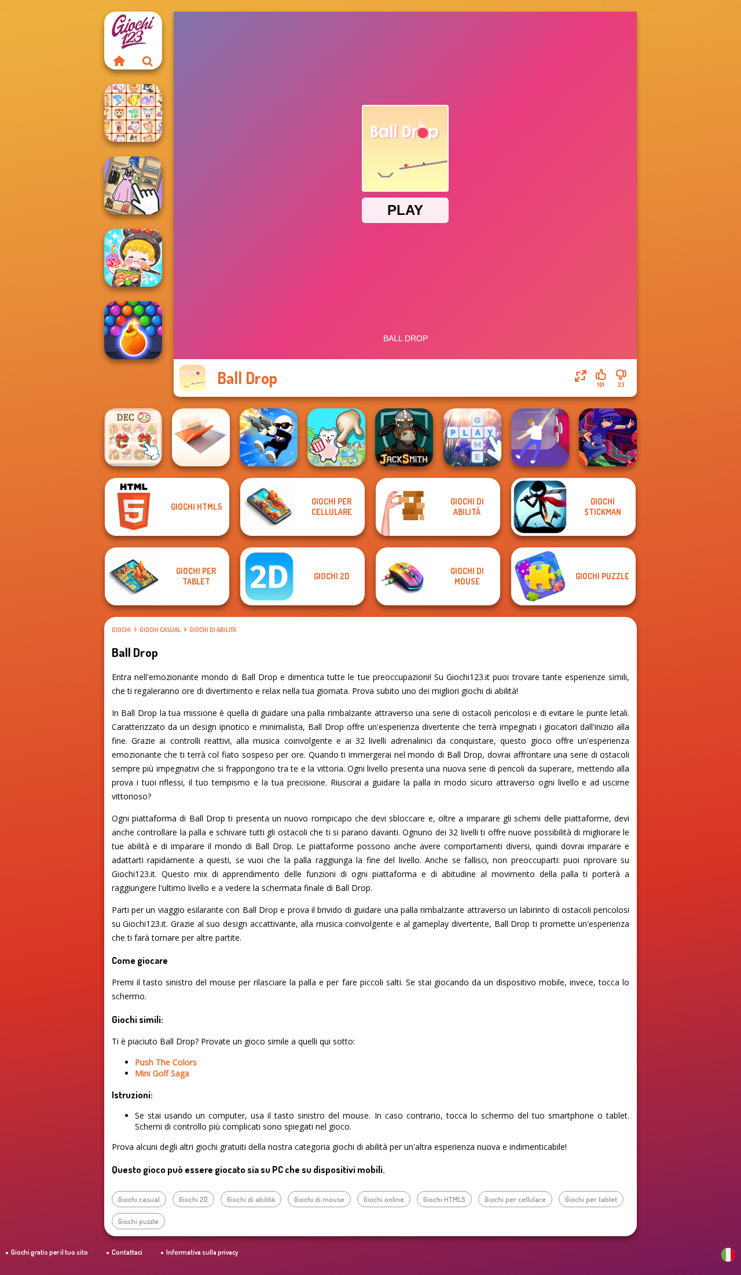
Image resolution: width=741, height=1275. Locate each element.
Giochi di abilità (212, 630)
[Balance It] (540, 437)
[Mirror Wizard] (608, 437)
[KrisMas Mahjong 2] (133, 437)
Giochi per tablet (591, 1199)
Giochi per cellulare (515, 1199)
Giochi (121, 630)
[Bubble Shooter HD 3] (133, 330)
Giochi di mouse (319, 1199)
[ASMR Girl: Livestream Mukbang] (133, 258)
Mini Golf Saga (162, 1073)
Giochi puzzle (138, 1221)
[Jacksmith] (404, 437)
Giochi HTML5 (444, 1199)
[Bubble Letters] (472, 437)
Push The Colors (166, 1062)
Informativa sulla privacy (202, 1252)
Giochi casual (160, 630)
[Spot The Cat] (336, 437)
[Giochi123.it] (118, 61)
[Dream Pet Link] (133, 113)
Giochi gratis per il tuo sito (49, 1252)
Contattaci (127, 1252)
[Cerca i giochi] (147, 61)
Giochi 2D (193, 1199)
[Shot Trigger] (269, 437)
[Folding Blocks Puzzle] (201, 437)
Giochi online (384, 1199)
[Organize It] (133, 185)
